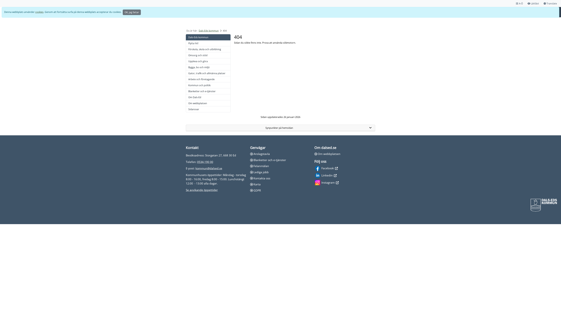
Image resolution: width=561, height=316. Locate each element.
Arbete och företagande (201, 79)
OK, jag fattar (132, 12)
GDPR (257, 190)
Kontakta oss (261, 178)
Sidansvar (193, 109)
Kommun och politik (199, 85)
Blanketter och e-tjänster (202, 91)
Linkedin (327, 175)
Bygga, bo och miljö (199, 67)
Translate (552, 3)
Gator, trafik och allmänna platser (206, 73)
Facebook (327, 168)
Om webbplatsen (197, 103)
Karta (257, 184)
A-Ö (521, 3)
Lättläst (535, 3)
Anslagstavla (261, 154)
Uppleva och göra (198, 61)
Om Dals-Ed (194, 97)
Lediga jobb (261, 172)
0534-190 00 (205, 162)
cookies (39, 12)
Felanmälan (261, 166)
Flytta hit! (193, 43)
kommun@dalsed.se (208, 168)
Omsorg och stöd (197, 55)
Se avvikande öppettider (202, 190)
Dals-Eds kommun (209, 30)
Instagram (328, 182)
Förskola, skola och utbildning (204, 49)
